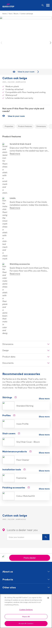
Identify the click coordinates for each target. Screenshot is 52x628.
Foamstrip (21, 478)
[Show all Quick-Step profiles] (14, 415)
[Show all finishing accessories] (28, 487)
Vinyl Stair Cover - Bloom (28, 442)
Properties (9, 126)
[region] (26, 611)
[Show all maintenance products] (30, 451)
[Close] (48, 598)
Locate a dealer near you (22, 530)
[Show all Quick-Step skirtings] (15, 397)
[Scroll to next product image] (50, 42)
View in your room (26, 71)
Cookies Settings (26, 609)
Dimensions (41, 126)
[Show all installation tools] (24, 469)
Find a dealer (30, 558)
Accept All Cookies (26, 623)
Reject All (26, 616)
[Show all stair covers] (19, 433)
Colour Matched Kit (25, 496)
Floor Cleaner (22, 460)
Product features (25, 126)
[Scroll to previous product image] (1, 42)
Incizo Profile (22, 424)
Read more (15, 153)
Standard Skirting (24, 406)
